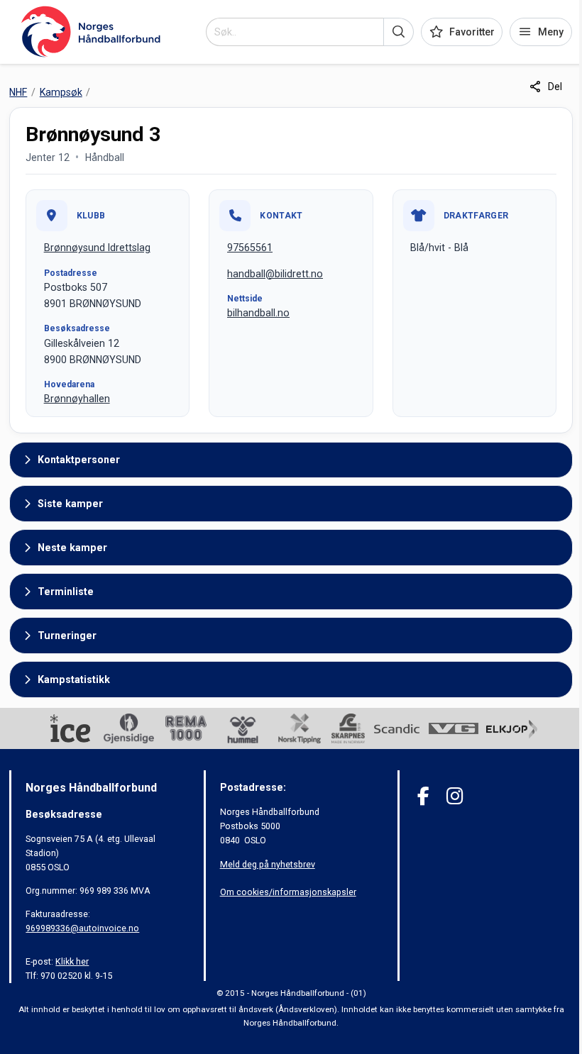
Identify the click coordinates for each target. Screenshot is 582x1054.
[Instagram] (454, 796)
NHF (18, 92)
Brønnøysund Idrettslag (97, 247)
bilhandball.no (258, 312)
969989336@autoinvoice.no (82, 928)
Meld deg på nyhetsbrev (267, 864)
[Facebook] (423, 796)
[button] (398, 32)
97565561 (250, 247)
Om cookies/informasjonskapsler (288, 892)
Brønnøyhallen (77, 398)
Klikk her (72, 961)
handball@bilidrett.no (275, 273)
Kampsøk (61, 92)
